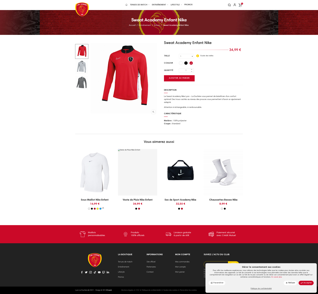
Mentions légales (127, 290)
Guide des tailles (206, 56)
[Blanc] (181, 63)
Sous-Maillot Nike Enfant (95, 200)
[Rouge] (191, 63)
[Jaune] (98, 209)
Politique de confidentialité (151, 290)
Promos (121, 277)
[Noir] (186, 63)
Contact (150, 272)
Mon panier (180, 272)
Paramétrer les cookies (188, 290)
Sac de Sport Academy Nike (180, 200)
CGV (137, 290)
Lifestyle (121, 272)
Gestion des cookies (170, 290)
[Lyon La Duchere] (95, 262)
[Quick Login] (233, 5)
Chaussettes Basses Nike (223, 200)
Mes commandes (182, 262)
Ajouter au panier (179, 78)
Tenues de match (125, 262)
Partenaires (151, 267)
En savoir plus (276, 277)
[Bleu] (100, 209)
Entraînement (123, 267)
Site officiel (151, 262)
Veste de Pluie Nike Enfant (138, 200)
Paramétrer (216, 283)
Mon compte (180, 267)
